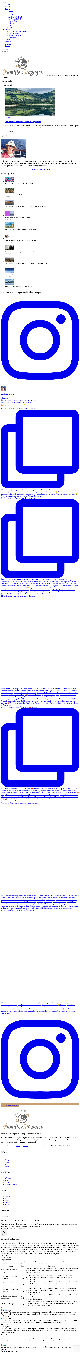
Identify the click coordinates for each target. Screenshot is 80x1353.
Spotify (7, 1202)
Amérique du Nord (15, 17)
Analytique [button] (5, 1324)
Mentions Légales (11, 1184)
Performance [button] (5, 1316)
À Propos (8, 1178)
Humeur (8, 42)
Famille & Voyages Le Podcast (19, 31)
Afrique (11, 27)
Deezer (7, 1204)
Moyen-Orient (14, 21)
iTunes (7, 1198)
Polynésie (12, 23)
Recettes (8, 40)
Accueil (7, 5)
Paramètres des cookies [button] (9, 1228)
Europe (11, 13)
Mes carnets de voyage (16, 33)
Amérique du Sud (15, 19)
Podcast (7, 29)
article (18, 1146)
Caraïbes (12, 15)
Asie (10, 25)
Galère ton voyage (15, 36)
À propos (8, 44)
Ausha (7, 1200)
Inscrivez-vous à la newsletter (40, 169)
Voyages (7, 9)
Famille (7, 7)
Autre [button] (3, 1343)
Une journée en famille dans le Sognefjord (23, 121)
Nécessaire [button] (4, 1256)
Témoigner (12, 38)
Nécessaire (7, 1258)
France (11, 11)
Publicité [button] (4, 1335)
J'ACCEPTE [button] (22, 1228)
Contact (7, 46)
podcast (25, 1146)
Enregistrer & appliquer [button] (9, 1351)
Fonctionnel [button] (5, 1308)
